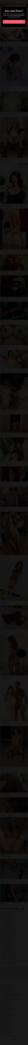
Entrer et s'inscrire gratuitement (14, 21)
